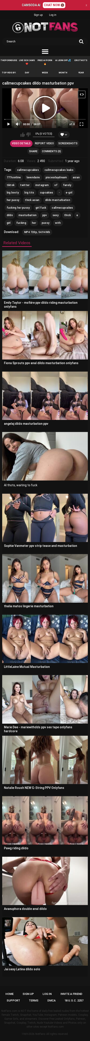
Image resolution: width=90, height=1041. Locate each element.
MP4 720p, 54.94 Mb (37, 232)
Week (45, 72)
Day (27, 72)
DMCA (51, 1000)
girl (9, 222)
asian (76, 177)
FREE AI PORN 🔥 (45, 62)
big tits (29, 192)
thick (67, 215)
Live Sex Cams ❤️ (27, 62)
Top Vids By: (9, 72)
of (55, 185)
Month (63, 72)
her (34, 222)
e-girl (69, 192)
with (58, 222)
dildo (10, 215)
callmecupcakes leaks (59, 170)
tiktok (11, 185)
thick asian (32, 200)
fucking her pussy (18, 207)
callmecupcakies (28, 170)
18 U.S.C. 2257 (73, 1000)
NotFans (40, 1034)
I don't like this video (28, 134)
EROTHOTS (80, 60)
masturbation (28, 215)
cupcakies (46, 192)
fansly (67, 185)
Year (81, 72)
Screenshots (68, 143)
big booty (13, 192)
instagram (42, 185)
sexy (56, 215)
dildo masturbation (57, 200)
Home (9, 994)
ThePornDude (8, 60)
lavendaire (33, 177)
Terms (33, 1000)
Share (33, 151)
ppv (44, 215)
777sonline (14, 177)
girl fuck (41, 207)
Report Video (44, 143)
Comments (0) (51, 151)
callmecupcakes (62, 207)
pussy (46, 222)
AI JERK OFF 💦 (63, 60)
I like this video (22, 134)
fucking (21, 222)
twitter (24, 185)
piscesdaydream (56, 177)
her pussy (13, 200)
